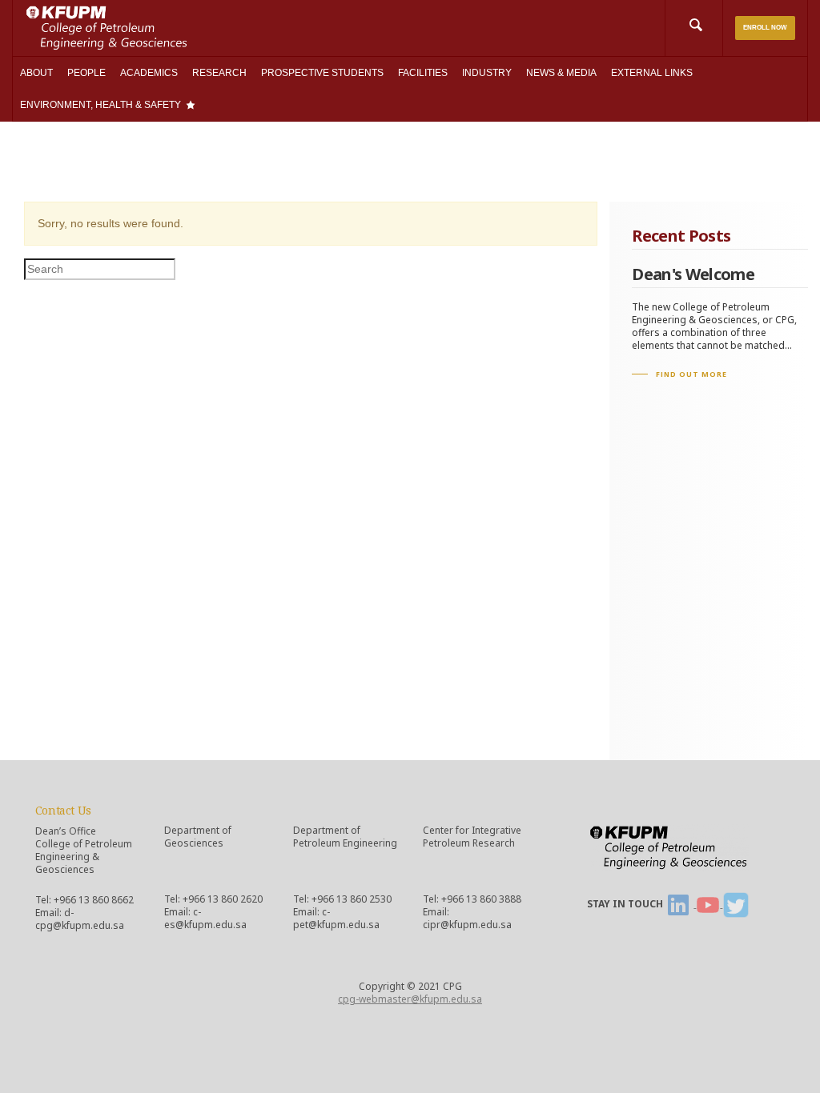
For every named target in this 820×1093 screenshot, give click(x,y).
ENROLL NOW (765, 27)
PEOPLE (86, 72)
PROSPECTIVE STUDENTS (322, 72)
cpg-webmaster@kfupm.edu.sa (410, 999)
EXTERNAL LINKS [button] (652, 72)
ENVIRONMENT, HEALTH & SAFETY (100, 104)
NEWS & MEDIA (561, 72)
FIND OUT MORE (691, 374)
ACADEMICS (149, 72)
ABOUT (36, 72)
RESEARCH (219, 72)
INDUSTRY (487, 72)
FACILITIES (423, 72)
